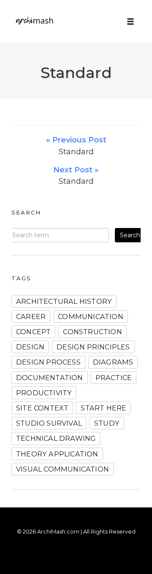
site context (42, 408)
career (31, 316)
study (106, 423)
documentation (49, 377)
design (30, 347)
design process (48, 362)
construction (92, 331)
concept (33, 331)
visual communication (62, 469)
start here (103, 408)
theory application (57, 454)
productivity (44, 393)
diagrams (113, 362)
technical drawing (56, 438)
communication (90, 316)
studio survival (49, 423)
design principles (93, 347)
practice (113, 377)
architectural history (64, 301)
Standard (76, 72)
